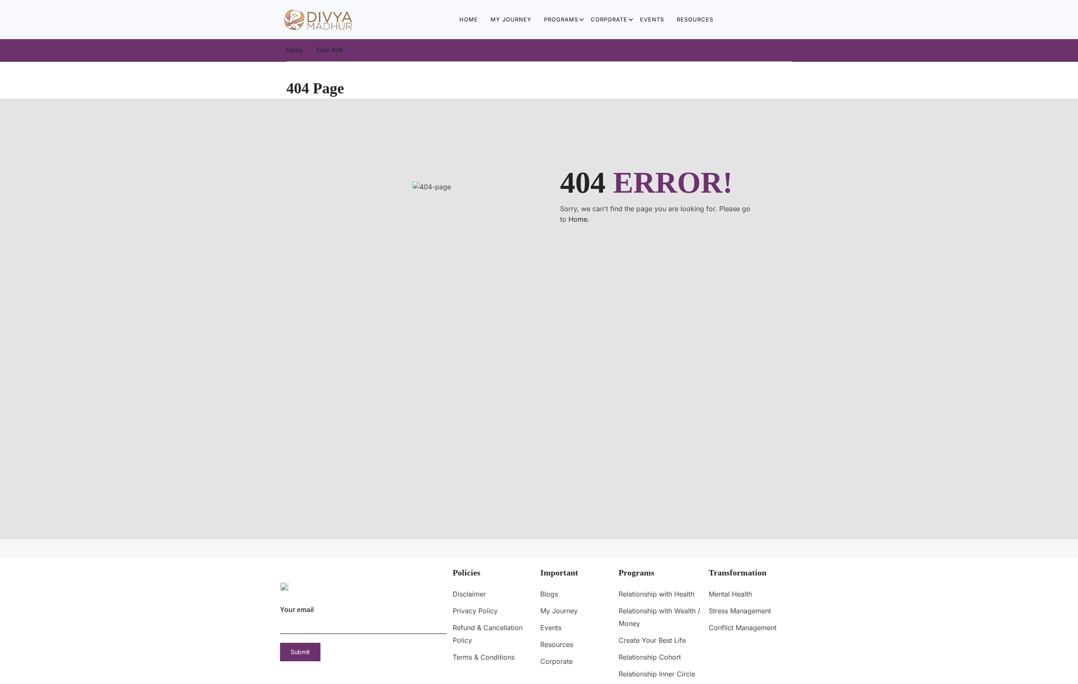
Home (468, 19)
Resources (695, 19)
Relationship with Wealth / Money (659, 617)
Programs (561, 19)
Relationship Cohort (650, 657)
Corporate (609, 19)
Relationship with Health (656, 594)
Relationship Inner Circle (657, 674)
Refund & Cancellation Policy (488, 633)
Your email (297, 609)
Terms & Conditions (484, 657)
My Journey (511, 19)
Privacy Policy (475, 611)
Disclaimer (469, 594)
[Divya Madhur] (318, 19)
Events (652, 19)
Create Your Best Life (652, 640)
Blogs (549, 594)
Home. (579, 219)
